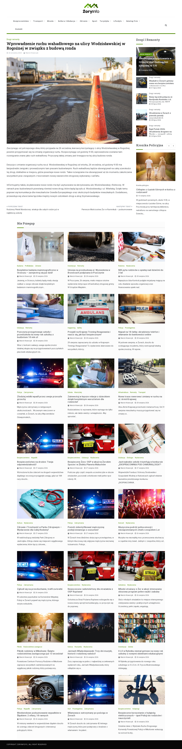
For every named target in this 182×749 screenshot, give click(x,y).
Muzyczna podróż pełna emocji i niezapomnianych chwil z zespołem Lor (139, 528)
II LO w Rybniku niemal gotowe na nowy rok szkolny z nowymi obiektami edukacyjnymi (140, 652)
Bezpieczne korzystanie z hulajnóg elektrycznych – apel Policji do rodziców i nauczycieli (140, 715)
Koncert (121, 523)
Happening (71, 328)
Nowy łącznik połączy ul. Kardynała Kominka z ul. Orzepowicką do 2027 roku (161, 101)
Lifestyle (118, 21)
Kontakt (18, 29)
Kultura (19, 523)
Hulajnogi (135, 709)
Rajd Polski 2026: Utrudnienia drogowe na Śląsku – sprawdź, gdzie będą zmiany (160, 133)
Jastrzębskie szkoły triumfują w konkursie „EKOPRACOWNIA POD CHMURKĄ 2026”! (140, 463)
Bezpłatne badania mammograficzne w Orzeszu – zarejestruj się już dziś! (37, 271)
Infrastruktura (123, 392)
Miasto (50, 21)
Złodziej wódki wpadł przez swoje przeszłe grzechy (39, 398)
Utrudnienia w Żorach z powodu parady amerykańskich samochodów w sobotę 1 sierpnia (160, 118)
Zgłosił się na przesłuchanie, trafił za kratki (39, 589)
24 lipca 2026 (156, 136)
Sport (94, 21)
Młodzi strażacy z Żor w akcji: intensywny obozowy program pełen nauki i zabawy (140, 590)
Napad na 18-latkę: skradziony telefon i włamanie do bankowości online (138, 333)
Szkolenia (122, 585)
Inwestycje (72, 266)
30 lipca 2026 (156, 104)
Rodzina (121, 266)
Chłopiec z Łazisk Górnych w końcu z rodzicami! (155, 191)
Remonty (80, 266)
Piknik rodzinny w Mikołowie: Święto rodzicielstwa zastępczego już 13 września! (40, 652)
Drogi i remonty (13, 39)
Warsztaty (78, 392)
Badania (20, 266)
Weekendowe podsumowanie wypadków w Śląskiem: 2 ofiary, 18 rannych (39, 714)
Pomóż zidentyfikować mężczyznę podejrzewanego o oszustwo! (86, 528)
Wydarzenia (130, 266)
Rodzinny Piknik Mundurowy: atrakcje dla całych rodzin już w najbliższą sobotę (33, 211)
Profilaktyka (29, 266)
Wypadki (34, 458)
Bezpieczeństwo (21, 21)
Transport (38, 21)
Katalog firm (132, 21)
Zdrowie (84, 21)
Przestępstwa (130, 328)
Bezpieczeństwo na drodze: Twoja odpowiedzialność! (35, 463)
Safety (79, 328)
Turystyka (104, 21)
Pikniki (19, 647)
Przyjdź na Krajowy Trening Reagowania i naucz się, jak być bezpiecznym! (89, 333)
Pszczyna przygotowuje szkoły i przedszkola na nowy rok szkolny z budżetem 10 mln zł (35, 335)
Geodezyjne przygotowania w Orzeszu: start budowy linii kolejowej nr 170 (155, 62)
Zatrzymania (28, 392)
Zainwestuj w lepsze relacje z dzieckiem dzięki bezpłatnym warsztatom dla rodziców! (89, 399)
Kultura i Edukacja (66, 21)
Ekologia (130, 458)
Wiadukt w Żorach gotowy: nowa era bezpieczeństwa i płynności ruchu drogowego (161, 85)
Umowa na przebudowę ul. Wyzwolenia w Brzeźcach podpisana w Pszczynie (89, 271)
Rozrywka (78, 647)
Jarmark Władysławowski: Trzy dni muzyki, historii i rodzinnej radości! (90, 652)
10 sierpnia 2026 (144, 196)
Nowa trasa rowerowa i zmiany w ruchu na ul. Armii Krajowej (140, 398)
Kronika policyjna (142, 185)
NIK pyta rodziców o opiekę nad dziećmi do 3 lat (140, 271)
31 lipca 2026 (156, 88)
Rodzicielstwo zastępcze (32, 647)
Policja (120, 328)
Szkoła (70, 392)
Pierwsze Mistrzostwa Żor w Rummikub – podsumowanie (107, 209)
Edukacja (20, 328)
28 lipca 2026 (156, 120)
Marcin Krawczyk (32, 53)
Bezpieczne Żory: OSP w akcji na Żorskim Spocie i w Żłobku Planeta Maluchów (89, 463)
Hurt (69, 709)
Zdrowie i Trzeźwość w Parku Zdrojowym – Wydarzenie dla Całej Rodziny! (39, 528)
